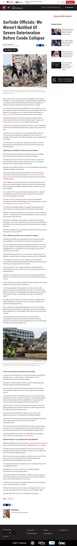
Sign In (63, 2)
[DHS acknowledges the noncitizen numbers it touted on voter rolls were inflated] (56, 65)
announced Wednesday (33, 448)
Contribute (45, 530)
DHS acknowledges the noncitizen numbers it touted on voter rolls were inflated (67, 66)
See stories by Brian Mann (19, 512)
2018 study (10, 114)
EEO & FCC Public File (32, 533)
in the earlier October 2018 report (21, 203)
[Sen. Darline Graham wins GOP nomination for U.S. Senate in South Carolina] (56, 43)
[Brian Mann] (6, 513)
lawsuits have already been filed (19, 469)
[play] (4, 7)
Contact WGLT (30, 530)
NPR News (10, 498)
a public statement (10, 199)
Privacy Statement (47, 533)
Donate (71, 2)
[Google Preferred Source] (63, 79)
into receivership (28, 435)
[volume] (8, 7)
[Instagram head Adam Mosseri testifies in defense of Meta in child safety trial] (56, 32)
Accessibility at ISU (63, 530)
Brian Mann (11, 44)
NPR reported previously (10, 405)
